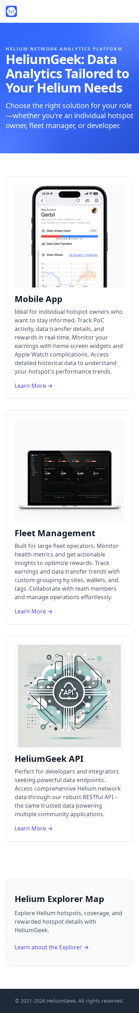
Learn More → (34, 386)
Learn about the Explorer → (52, 947)
